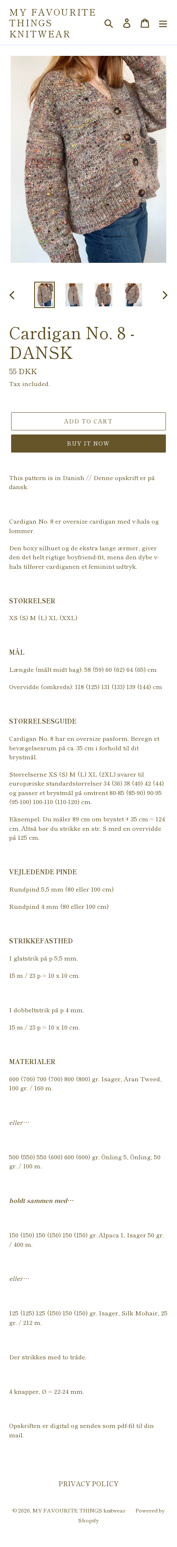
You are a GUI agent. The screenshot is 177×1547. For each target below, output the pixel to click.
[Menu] (163, 22)
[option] (44, 295)
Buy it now (88, 443)
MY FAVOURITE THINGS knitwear (52, 22)
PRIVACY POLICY (88, 1483)
